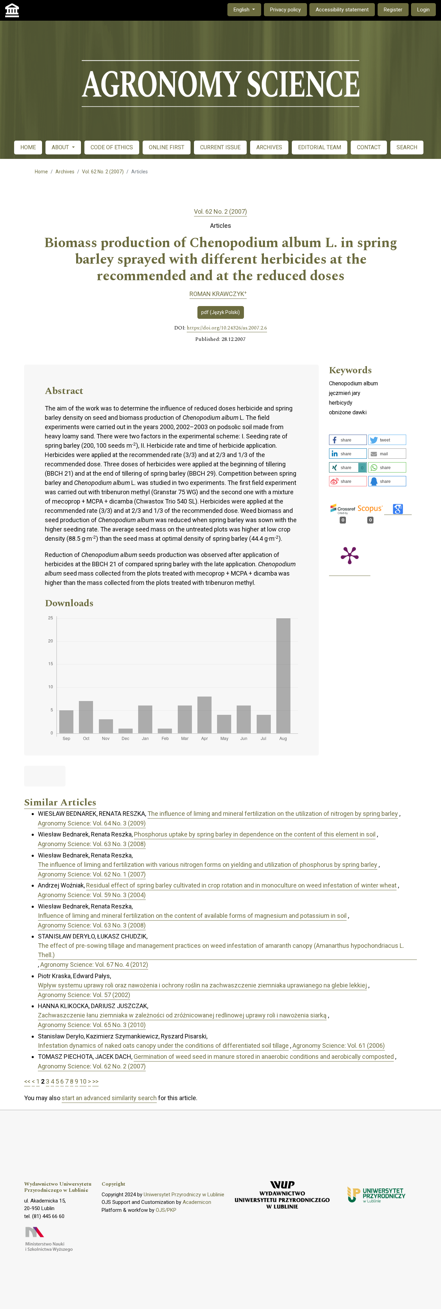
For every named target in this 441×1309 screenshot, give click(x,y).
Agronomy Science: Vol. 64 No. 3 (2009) (92, 823)
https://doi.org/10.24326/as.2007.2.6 (227, 328)
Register (393, 10)
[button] (348, 440)
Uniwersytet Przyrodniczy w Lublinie (184, 1194)
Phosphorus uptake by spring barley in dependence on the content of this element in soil (255, 834)
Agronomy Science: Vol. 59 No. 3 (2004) (92, 895)
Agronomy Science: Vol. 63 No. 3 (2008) (92, 844)
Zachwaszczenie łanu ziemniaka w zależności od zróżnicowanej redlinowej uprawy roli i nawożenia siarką (182, 1015)
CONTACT (369, 147)
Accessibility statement (342, 10)
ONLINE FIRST (166, 147)
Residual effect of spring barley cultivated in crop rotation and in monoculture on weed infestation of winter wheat (241, 885)
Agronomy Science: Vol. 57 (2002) (84, 994)
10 (83, 1081)
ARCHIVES (269, 147)
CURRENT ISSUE (220, 147)
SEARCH (407, 147)
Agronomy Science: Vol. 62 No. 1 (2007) (92, 874)
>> (95, 1081)
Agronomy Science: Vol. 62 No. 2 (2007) (92, 1066)
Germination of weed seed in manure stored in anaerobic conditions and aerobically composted (264, 1056)
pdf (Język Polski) (220, 312)
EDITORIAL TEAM (319, 147)
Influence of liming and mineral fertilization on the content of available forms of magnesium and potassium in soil (192, 915)
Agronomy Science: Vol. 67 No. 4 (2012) (94, 964)
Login (423, 10)
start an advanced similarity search (109, 1098)
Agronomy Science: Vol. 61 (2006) (339, 1045)
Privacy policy (285, 10)
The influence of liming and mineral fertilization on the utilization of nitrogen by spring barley (272, 813)
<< (27, 1081)
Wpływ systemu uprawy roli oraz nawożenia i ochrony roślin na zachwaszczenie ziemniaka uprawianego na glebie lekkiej (202, 985)
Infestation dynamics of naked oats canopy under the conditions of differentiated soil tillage (163, 1045)
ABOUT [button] (61, 147)
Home (41, 171)
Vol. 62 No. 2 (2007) (103, 171)
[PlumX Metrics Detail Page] (349, 555)
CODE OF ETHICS (112, 147)
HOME (28, 147)
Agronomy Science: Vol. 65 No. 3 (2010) (92, 1024)
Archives (64, 171)
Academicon (197, 1202)
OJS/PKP (166, 1210)
